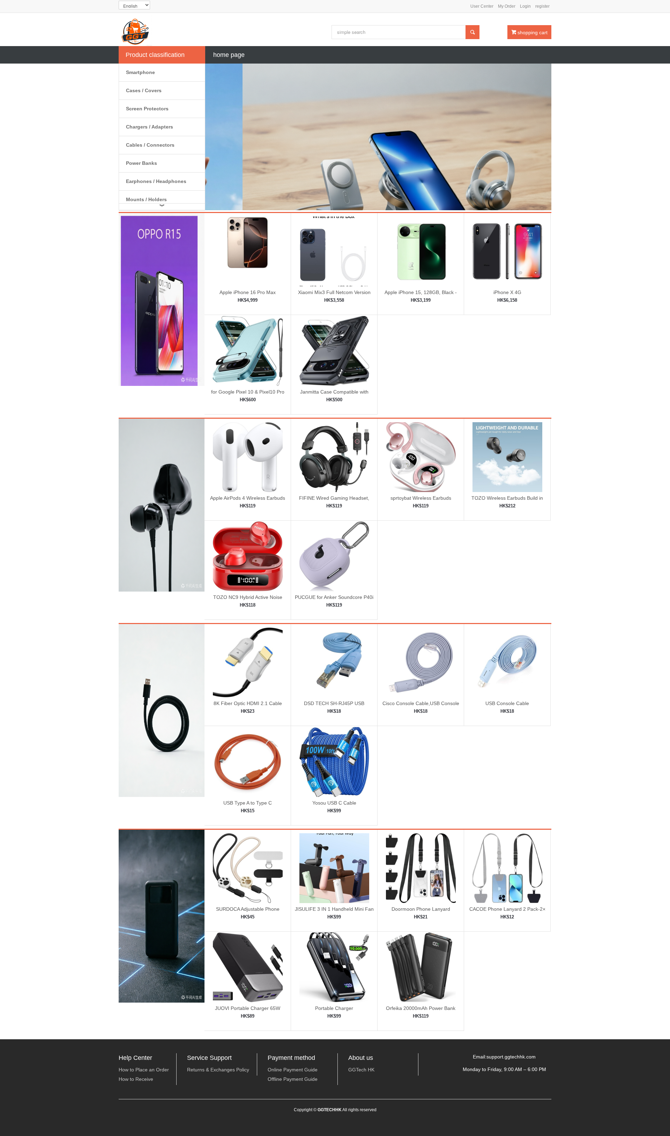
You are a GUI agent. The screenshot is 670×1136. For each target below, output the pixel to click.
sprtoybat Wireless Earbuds (420, 498)
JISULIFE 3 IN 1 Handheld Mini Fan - (334, 911)
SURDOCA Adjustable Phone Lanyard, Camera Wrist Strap (247, 911)
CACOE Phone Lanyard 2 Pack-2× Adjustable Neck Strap (507, 911)
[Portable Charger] (334, 967)
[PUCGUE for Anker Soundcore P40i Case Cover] (334, 556)
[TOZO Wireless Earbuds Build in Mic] (507, 456)
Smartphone (140, 72)
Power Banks (141, 163)
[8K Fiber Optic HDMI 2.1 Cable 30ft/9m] (248, 662)
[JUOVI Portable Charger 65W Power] (248, 967)
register (542, 6)
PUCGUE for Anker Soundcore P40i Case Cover (334, 599)
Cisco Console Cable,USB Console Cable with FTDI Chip (420, 706)
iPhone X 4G (507, 292)
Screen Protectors (147, 108)
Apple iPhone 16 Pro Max (247, 292)
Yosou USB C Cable (334, 803)
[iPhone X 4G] (507, 251)
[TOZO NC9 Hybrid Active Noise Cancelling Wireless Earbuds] (248, 556)
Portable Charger (334, 1008)
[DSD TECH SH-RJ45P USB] (334, 662)
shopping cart (530, 32)
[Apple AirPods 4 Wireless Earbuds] (248, 456)
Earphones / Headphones (156, 181)
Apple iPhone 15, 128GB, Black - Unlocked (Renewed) (421, 295)
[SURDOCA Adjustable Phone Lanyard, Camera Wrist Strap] (248, 867)
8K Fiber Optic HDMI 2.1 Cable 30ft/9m (248, 706)
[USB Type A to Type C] (248, 761)
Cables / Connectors (150, 145)
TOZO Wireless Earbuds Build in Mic (507, 500)
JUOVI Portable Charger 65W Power (247, 1010)
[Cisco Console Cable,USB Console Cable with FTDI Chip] (421, 662)
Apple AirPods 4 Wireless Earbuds (247, 498)
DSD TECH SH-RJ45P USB (334, 703)
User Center (481, 6)
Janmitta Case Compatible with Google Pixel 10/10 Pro (334, 394)
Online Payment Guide (293, 1069)
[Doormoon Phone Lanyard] (421, 867)
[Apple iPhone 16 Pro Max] (248, 251)
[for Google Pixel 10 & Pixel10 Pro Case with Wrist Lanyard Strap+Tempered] (248, 350)
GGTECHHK (330, 1109)
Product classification (155, 54)
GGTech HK (361, 1069)
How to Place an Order (144, 1069)
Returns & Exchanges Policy (218, 1069)
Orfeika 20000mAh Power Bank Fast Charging (420, 1010)
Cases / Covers (144, 90)
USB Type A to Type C (247, 803)
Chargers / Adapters (149, 127)
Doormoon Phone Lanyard (421, 909)
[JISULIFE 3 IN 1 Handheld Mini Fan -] (334, 867)
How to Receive (136, 1079)
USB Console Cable (507, 703)
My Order (506, 6)
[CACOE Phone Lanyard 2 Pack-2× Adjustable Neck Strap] (507, 867)
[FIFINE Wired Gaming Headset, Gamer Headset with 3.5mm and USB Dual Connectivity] (334, 456)
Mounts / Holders (146, 199)
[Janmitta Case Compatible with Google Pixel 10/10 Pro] (334, 350)
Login (525, 6)
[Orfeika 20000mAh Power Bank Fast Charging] (421, 967)
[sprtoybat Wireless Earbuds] (421, 456)
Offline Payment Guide (293, 1079)
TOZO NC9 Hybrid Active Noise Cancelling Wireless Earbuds (247, 599)
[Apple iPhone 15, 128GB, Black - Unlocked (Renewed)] (421, 251)
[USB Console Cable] (507, 662)
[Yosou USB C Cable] (334, 761)
